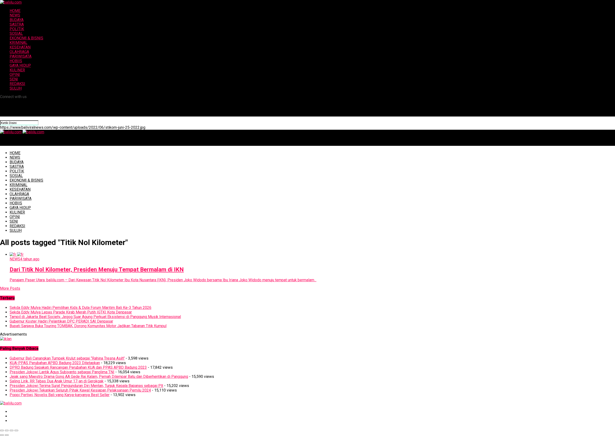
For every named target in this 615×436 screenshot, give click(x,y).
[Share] (7, 430)
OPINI (15, 74)
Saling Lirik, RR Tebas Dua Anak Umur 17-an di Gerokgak (57, 381)
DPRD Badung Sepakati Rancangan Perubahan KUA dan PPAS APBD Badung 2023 (78, 367)
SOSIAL (16, 33)
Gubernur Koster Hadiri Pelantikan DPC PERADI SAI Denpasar (61, 321)
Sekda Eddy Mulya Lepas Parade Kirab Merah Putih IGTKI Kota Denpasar (71, 312)
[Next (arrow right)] (7, 435)
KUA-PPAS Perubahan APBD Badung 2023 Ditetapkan (55, 363)
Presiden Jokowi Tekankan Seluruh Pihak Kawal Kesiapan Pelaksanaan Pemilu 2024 (80, 390)
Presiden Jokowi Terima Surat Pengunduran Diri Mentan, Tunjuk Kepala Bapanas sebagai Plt (86, 385)
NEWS (15, 15)
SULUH (16, 88)
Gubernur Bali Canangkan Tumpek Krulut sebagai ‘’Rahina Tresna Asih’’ (67, 358)
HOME (15, 10)
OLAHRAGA (19, 51)
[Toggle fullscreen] (11, 430)
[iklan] (6, 339)
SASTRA (17, 24)
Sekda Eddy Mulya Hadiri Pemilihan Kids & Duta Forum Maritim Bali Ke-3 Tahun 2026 (80, 307)
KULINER (17, 70)
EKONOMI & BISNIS (26, 38)
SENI (14, 79)
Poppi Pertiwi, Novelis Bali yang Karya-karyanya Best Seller (60, 395)
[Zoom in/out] (16, 430)
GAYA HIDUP (20, 65)
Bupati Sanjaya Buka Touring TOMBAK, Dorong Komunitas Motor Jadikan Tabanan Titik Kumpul (88, 326)
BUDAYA (17, 20)
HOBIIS (16, 61)
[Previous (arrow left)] (2, 435)
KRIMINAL (18, 42)
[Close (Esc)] (2, 430)
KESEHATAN (20, 47)
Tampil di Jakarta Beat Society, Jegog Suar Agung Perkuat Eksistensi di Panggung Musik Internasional (95, 316)
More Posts (10, 288)
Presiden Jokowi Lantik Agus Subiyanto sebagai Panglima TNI (62, 372)
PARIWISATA (20, 56)
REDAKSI (17, 83)
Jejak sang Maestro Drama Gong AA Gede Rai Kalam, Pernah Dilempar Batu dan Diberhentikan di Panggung (99, 376)
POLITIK (17, 29)
